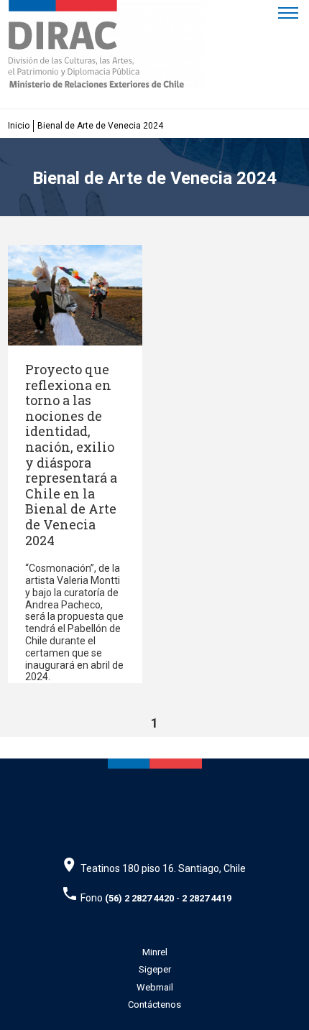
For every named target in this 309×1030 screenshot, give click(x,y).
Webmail (155, 987)
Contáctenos (154, 1004)
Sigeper (155, 969)
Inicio (18, 126)
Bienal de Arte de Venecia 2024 (100, 126)
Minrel (154, 952)
